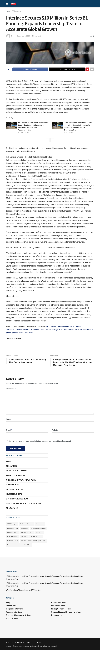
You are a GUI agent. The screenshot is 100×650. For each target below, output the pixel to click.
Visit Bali (28, 545)
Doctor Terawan (27, 532)
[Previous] (48, 140)
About (8, 642)
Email (9, 430)
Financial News (13, 485)
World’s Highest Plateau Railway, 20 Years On (23, 590)
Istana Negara (12, 536)
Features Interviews (15, 476)
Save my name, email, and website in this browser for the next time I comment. (40, 441)
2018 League (12, 524)
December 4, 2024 (23, 36)
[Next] (52, 140)
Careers (28, 642)
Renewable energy (14, 545)
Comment (11, 388)
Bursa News (11, 466)
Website (55, 430)
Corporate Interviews (16, 471)
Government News (14, 489)
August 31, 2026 (24, 132)
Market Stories (35, 536)
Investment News (14, 494)
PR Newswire (16, 11)
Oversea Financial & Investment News (23, 503)
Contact (38, 642)
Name (9, 419)
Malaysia (24, 536)
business (24, 528)
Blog (8, 461)
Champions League (38, 528)
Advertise (18, 642)
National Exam (12, 541)
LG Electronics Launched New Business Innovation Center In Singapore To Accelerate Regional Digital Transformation (33, 126)
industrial (39, 532)
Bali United (40, 524)
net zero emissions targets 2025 (33, 541)
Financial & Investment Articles (21, 480)
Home (8, 11)
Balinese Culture (26, 524)
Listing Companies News (17, 499)
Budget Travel (12, 528)
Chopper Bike (12, 532)
